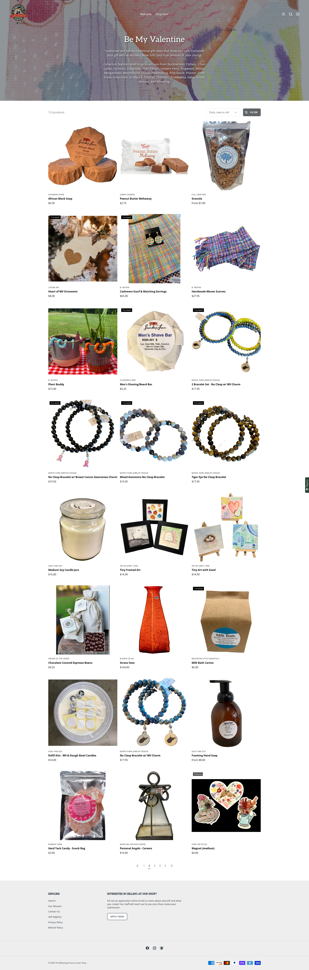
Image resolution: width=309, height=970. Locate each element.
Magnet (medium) (203, 848)
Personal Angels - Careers (136, 848)
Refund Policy (55, 927)
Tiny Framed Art (130, 570)
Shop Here (161, 14)
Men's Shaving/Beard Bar (136, 384)
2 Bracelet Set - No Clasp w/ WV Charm (216, 384)
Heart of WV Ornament (63, 291)
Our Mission (54, 906)
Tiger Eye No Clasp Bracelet (209, 477)
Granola (197, 198)
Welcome (146, 14)
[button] (290, 14)
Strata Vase (127, 663)
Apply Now (117, 916)
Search (52, 900)
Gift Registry (54, 916)
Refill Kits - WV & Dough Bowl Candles (72, 755)
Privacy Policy (55, 922)
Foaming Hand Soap (204, 755)
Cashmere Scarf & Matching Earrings (143, 291)
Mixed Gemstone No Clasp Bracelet (142, 477)
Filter (253, 112)
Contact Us (54, 911)
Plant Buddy (56, 384)
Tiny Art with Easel (204, 570)
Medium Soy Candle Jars (63, 570)
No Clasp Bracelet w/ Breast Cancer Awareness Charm (82, 477)
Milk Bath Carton (203, 663)
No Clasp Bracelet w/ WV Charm (140, 755)
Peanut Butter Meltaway (136, 198)
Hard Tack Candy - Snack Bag (66, 848)
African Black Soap (60, 198)
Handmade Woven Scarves (208, 291)
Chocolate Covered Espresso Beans (70, 663)
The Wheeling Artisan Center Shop (70, 962)
